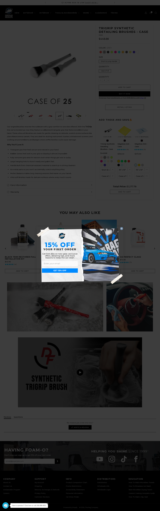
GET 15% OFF (59, 270)
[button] (5, 505)
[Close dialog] (121, 228)
